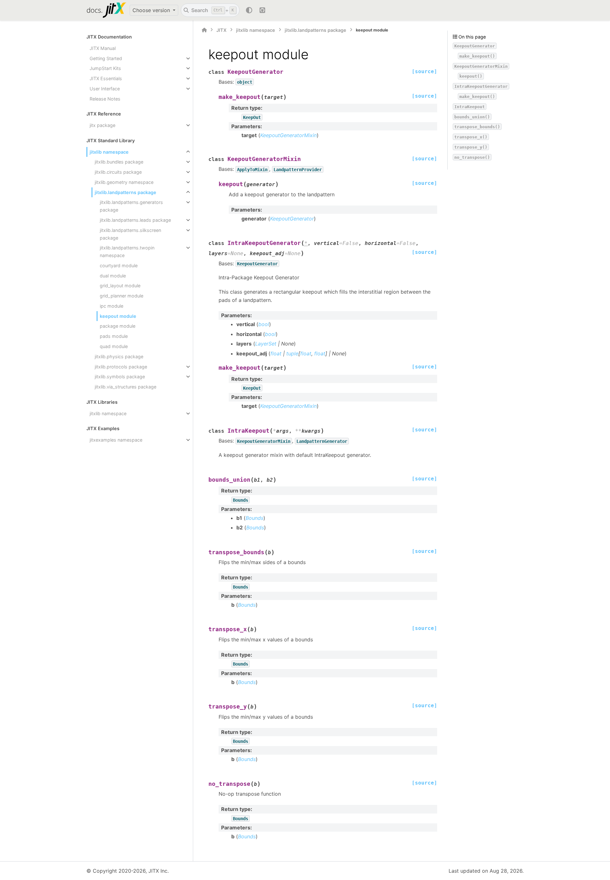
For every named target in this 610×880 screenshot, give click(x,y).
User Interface (105, 88)
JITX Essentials (106, 78)
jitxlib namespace (109, 152)
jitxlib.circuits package (118, 172)
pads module (114, 336)
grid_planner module (121, 295)
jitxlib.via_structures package (125, 386)
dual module (113, 275)
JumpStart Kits (105, 68)
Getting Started (106, 58)
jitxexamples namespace (116, 440)
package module (117, 326)
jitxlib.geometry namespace (124, 182)
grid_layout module (120, 285)
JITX (221, 30)
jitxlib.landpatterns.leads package (135, 220)
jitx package (102, 125)
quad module (114, 346)
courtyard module (119, 265)
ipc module (111, 306)
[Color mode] (249, 10)
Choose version (152, 10)
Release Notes (105, 98)
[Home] (204, 30)
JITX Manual (103, 48)
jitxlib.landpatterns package (125, 192)
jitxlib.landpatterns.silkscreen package (130, 234)
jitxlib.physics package (119, 356)
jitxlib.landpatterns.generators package (131, 206)
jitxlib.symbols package (120, 376)
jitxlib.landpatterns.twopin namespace (127, 251)
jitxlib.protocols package (121, 366)
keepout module (118, 316)
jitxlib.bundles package (119, 161)
